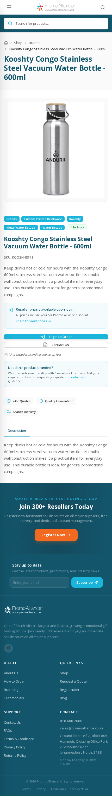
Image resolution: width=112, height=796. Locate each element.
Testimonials (14, 698)
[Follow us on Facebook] (8, 648)
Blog (63, 698)
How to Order (14, 681)
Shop (18, 42)
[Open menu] (9, 7)
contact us (77, 377)
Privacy (40, 789)
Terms (25, 789)
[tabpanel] (56, 458)
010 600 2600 (71, 720)
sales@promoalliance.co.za (81, 728)
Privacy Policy (14, 747)
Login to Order (60, 336)
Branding (11, 689)
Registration (69, 689)
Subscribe (84, 582)
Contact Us (60, 344)
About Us (11, 673)
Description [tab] (17, 430)
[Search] (102, 7)
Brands (34, 42)
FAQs (8, 730)
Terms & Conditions (19, 738)
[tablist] (56, 431)
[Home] (6, 43)
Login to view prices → (33, 321)
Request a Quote (73, 681)
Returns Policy (15, 755)
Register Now (53, 534)
